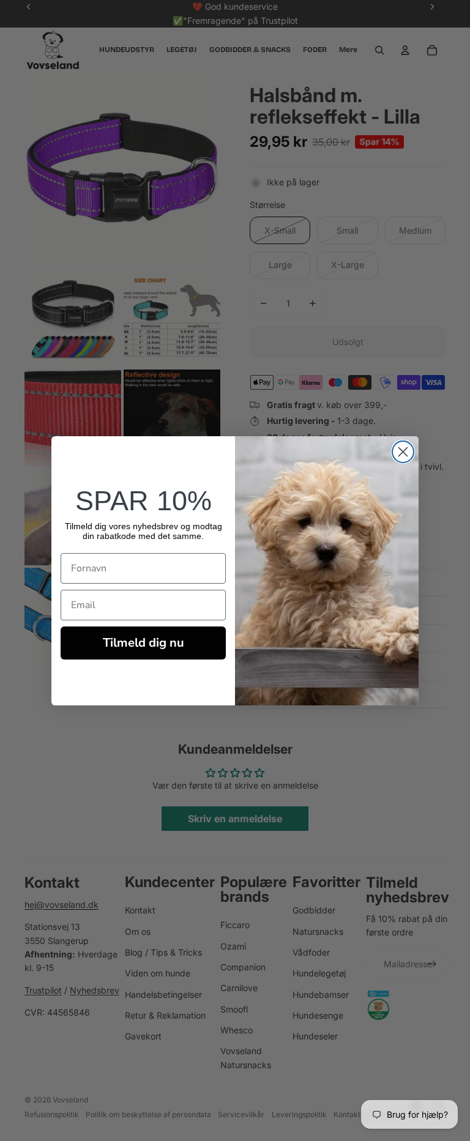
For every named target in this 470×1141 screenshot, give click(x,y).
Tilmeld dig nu (143, 642)
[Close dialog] (403, 452)
